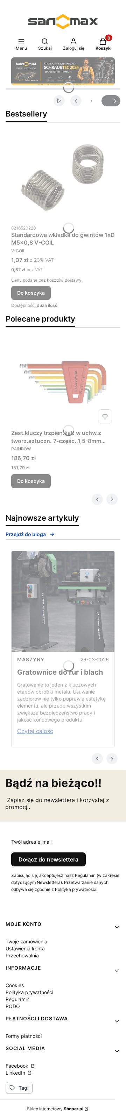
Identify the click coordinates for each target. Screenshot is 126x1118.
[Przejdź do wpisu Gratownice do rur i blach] (63, 601)
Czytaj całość (35, 730)
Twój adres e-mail (31, 842)
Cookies (15, 985)
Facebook (18, 1066)
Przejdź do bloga (26, 534)
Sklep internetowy (55, 1108)
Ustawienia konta (25, 948)
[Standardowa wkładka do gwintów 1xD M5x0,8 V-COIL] (63, 177)
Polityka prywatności (29, 992)
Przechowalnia (22, 955)
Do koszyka (31, 293)
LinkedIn (16, 1073)
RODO (13, 1006)
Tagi (24, 1088)
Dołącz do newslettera (48, 859)
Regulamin (17, 999)
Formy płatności (24, 1036)
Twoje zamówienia (26, 941)
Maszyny (30, 659)
